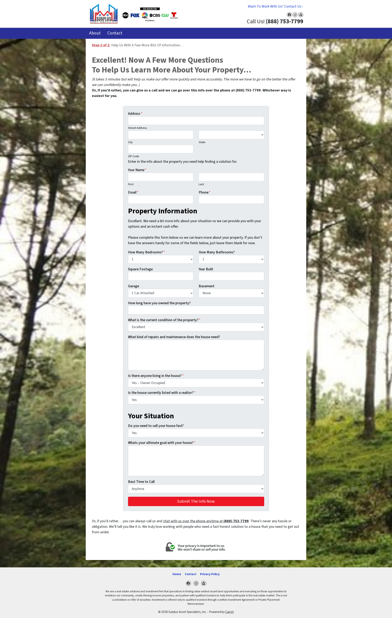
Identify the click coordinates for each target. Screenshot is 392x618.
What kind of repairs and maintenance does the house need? (174, 337)
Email (133, 192)
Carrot (229, 612)
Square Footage (140, 269)
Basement (206, 286)
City (130, 142)
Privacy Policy (210, 574)
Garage (133, 286)
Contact (114, 33)
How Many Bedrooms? (146, 252)
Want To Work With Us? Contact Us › (275, 6)
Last (201, 184)
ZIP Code (133, 156)
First (131, 184)
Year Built (206, 269)
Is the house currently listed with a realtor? (162, 392)
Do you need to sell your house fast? (156, 425)
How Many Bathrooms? (217, 252)
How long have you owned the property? (159, 303)
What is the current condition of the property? (164, 320)
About (95, 33)
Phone (204, 192)
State (202, 142)
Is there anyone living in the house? (156, 375)
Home (177, 574)
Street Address (137, 128)
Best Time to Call (141, 481)
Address (135, 113)
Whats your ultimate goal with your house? (162, 442)
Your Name (137, 170)
